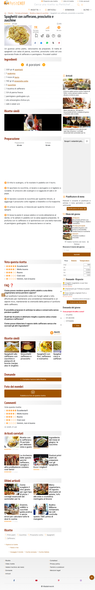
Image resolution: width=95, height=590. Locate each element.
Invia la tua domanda (78, 302)
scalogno (11, 73)
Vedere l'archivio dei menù (76, 242)
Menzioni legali (55, 570)
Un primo (69, 315)
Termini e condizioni (57, 567)
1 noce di (12, 77)
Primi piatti (11, 535)
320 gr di (14, 69)
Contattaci (53, 560)
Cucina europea (31, 552)
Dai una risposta (67, 286)
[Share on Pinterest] (59, 43)
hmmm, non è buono (26, 279)
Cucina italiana (44, 552)
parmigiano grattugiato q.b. (18, 96)
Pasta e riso (14, 547)
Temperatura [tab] (84, 261)
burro (17, 77)
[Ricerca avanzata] (82, 5)
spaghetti (19, 69)
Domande (69, 10)
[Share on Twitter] (53, 43)
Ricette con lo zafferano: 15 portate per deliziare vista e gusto (26, 442)
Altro (86, 10)
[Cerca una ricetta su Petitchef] (78, 4)
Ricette (34, 10)
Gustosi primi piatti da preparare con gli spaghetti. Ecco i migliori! (47, 461)
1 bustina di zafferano (15, 89)
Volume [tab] (74, 261)
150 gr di (17, 81)
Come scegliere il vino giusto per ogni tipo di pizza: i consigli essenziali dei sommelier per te (18, 492)
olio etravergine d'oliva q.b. (18, 100)
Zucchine (22, 535)
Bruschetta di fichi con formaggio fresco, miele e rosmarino (82, 221)
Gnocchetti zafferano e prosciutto (26, 356)
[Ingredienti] (3, 295)
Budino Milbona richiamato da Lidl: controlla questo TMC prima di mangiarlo (46, 512)
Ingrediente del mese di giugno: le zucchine (54, 441)
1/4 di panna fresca (14, 92)
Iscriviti (77, 254)
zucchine (12, 85)
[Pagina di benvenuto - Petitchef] (5, 13)
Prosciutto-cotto (36, 535)
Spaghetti (50, 535)
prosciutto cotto (21, 81)
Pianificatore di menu (76, 209)
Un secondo (70, 318)
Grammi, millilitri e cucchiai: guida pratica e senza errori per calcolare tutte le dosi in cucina (18, 512)
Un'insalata (70, 321)
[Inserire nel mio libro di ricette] (36, 36)
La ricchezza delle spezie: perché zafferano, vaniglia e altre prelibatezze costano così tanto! (18, 462)
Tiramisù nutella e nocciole (79, 236)
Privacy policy (55, 564)
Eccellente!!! (22, 266)
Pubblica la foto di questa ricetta (33, 396)
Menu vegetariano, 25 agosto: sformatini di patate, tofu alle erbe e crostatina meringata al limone (47, 492)
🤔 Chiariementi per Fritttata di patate (76, 289)
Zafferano (11, 538)
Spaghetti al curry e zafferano (59, 356)
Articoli (51, 10)
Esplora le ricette (12, 544)
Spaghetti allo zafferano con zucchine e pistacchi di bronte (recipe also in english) (11, 360)
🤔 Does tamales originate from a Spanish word (74, 293)
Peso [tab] (66, 261)
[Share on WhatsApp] (47, 43)
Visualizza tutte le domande (81, 299)
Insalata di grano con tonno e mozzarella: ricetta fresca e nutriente (81, 229)
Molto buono (22, 269)
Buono (20, 272)
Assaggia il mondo (16, 552)
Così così (21, 276)
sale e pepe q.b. (13, 104)
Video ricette (10, 564)
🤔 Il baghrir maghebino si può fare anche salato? (75, 284)
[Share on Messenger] (41, 43)
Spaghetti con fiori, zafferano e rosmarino (44, 356)
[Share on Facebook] (35, 43)
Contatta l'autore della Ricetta (34, 379)
